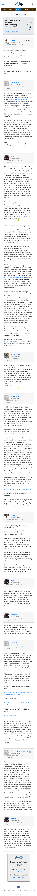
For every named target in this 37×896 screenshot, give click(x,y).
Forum (18, 9)
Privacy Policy (32, 890)
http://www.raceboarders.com (14, 277)
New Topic (17, 14)
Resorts (11, 9)
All (12, 14)
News (4, 9)
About (32, 9)
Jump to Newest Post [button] (12, 31)
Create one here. (19, 877)
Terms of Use (19, 892)
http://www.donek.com (11, 341)
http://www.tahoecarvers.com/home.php (17, 489)
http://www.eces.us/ (10, 715)
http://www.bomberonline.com (18, 99)
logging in (18, 871)
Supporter (24, 751)
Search (24, 14)
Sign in (4, 4)
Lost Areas (25, 9)
